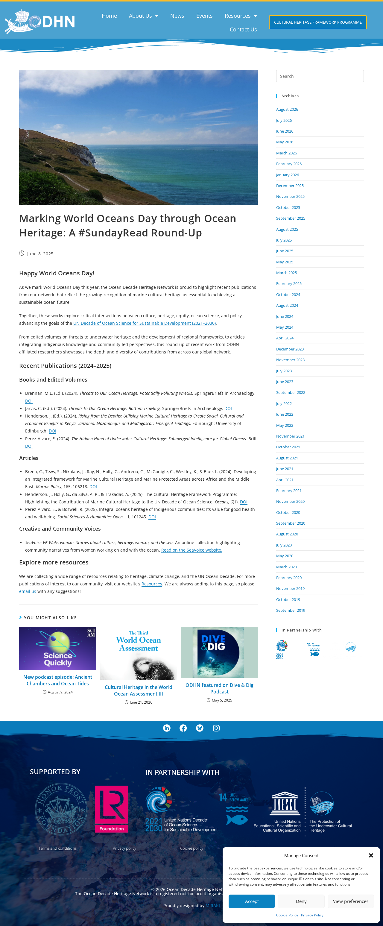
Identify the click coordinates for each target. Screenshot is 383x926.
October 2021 (288, 447)
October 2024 (288, 294)
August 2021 (287, 458)
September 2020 (290, 523)
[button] (371, 855)
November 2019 (290, 588)
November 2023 (290, 359)
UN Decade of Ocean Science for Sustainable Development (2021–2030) (144, 323)
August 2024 (287, 305)
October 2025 (288, 207)
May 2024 (284, 327)
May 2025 (284, 262)
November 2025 (290, 196)
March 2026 (286, 153)
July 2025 (284, 240)
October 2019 (288, 599)
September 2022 (290, 392)
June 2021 (284, 468)
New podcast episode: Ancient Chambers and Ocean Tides (57, 680)
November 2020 (290, 501)
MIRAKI (213, 905)
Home (109, 15)
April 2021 (285, 479)
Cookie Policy (287, 915)
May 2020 (284, 555)
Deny (301, 901)
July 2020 (284, 545)
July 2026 (284, 120)
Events (204, 15)
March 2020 (286, 567)
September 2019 (290, 610)
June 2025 (284, 250)
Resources (238, 15)
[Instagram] (216, 728)
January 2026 (287, 174)
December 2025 (290, 185)
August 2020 (287, 534)
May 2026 (284, 142)
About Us (140, 15)
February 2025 (289, 283)
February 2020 (289, 577)
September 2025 (290, 218)
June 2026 (284, 131)
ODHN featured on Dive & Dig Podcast (219, 688)
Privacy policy (124, 848)
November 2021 (290, 436)
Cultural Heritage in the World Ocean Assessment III (138, 690)
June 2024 (284, 316)
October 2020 (288, 512)
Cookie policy (191, 848)
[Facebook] (183, 728)
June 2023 (284, 381)
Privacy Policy (312, 915)
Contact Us (243, 29)
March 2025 (286, 272)
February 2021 (289, 490)
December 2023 (290, 349)
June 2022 (284, 414)
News (177, 15)
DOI (29, 401)
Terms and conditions (58, 848)
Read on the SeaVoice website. (191, 550)
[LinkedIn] (166, 728)
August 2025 (287, 229)
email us (27, 591)
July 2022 (284, 403)
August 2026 (287, 109)
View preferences (350, 901)
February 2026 (289, 163)
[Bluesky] (199, 728)
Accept (252, 901)
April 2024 (285, 338)
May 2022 (284, 425)
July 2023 (284, 371)
